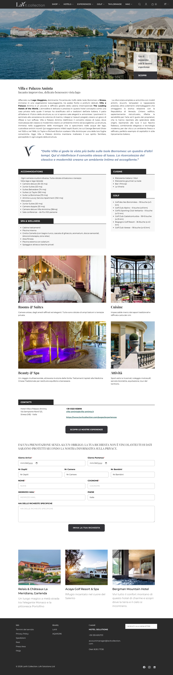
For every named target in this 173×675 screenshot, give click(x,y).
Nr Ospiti (22, 469)
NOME (21, 481)
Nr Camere (69, 469)
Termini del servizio (25, 629)
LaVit (54, 629)
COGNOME (93, 481)
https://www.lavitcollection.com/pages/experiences (91, 417)
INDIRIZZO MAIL (26, 492)
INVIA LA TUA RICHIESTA (86, 528)
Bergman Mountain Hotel (130, 589)
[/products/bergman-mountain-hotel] (133, 567)
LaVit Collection (30, 666)
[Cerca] (139, 4)
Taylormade (115, 4)
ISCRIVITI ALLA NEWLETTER (138, 626)
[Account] (146, 4)
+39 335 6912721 (96, 635)
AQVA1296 (57, 634)
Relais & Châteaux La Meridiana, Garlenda (33, 591)
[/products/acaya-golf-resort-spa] (86, 567)
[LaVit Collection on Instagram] (149, 667)
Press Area (21, 646)
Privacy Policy (22, 634)
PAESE (91, 492)
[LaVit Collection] (30, 4)
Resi (18, 642)
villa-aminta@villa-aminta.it (80, 412)
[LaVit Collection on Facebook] (144, 667)
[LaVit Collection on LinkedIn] (154, 667)
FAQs (18, 651)
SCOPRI (142, 75)
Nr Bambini (116, 469)
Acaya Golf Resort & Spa (82, 589)
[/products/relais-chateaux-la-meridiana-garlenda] (39, 567)
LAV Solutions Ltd (46, 666)
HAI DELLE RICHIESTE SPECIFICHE (35, 503)
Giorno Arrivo (25, 458)
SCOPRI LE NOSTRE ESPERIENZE (86, 429)
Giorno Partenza (96, 458)
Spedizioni (21, 638)
